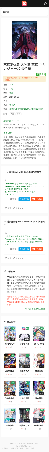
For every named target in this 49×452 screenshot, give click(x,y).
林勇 (33, 109)
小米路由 (38, 199)
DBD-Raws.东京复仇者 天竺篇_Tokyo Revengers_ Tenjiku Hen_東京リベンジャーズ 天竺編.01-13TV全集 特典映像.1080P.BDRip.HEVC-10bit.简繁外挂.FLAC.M (24, 189)
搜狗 (27, 448)
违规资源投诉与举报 (36, 309)
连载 (12, 114)
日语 (11, 89)
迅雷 (32, 448)
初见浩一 (13, 105)
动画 (11, 93)
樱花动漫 (14, 448)
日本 (11, 85)
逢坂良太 (27, 109)
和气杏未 (19, 109)
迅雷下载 (25, 199)
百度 (21, 448)
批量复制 (19, 208)
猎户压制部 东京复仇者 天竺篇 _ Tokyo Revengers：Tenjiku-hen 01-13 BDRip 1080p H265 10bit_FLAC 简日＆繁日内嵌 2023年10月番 (24, 240)
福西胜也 (39, 109)
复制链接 (13, 199)
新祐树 (12, 109)
